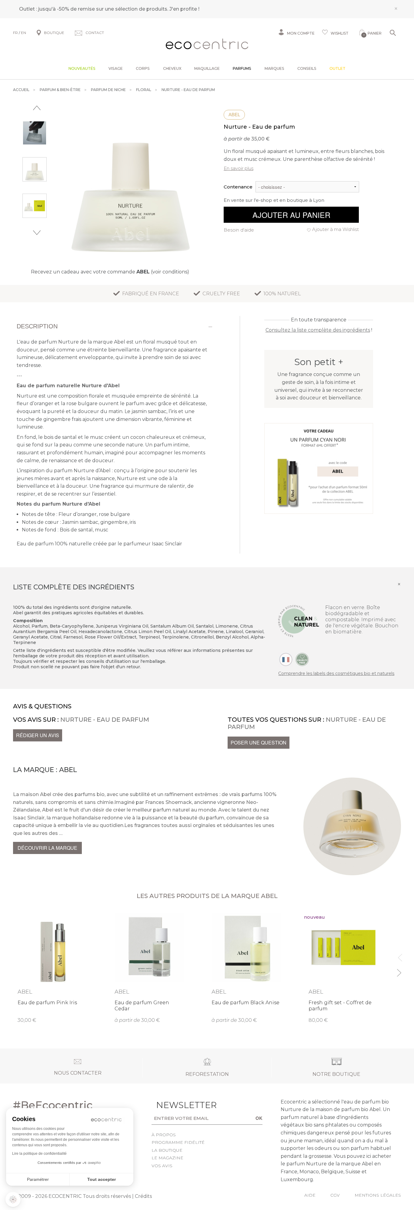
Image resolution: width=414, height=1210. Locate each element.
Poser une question (258, 742)
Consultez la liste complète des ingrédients (317, 330)
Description (37, 326)
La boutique (167, 1150)
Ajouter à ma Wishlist (335, 229)
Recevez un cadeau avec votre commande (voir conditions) (110, 272)
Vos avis (162, 1165)
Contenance (238, 187)
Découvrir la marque (47, 847)
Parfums (242, 68)
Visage (116, 68)
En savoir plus (238, 168)
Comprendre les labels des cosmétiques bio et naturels (336, 673)
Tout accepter (101, 1179)
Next (37, 232)
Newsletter (177, 1105)
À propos (164, 1134)
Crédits (143, 1196)
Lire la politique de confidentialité (39, 1153)
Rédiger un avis (37, 735)
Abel (234, 114)
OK (258, 1118)
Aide (310, 1195)
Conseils (306, 68)
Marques (274, 68)
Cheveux (172, 68)
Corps (143, 68)
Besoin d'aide (239, 230)
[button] (13, 1199)
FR (15, 32)
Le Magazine (167, 1158)
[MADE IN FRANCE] (285, 659)
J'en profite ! (184, 9)
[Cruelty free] (302, 659)
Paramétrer (38, 1179)
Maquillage (207, 68)
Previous (37, 108)
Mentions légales (378, 1195)
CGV (335, 1195)
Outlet (337, 68)
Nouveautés (81, 68)
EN (23, 32)
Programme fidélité (178, 1142)
